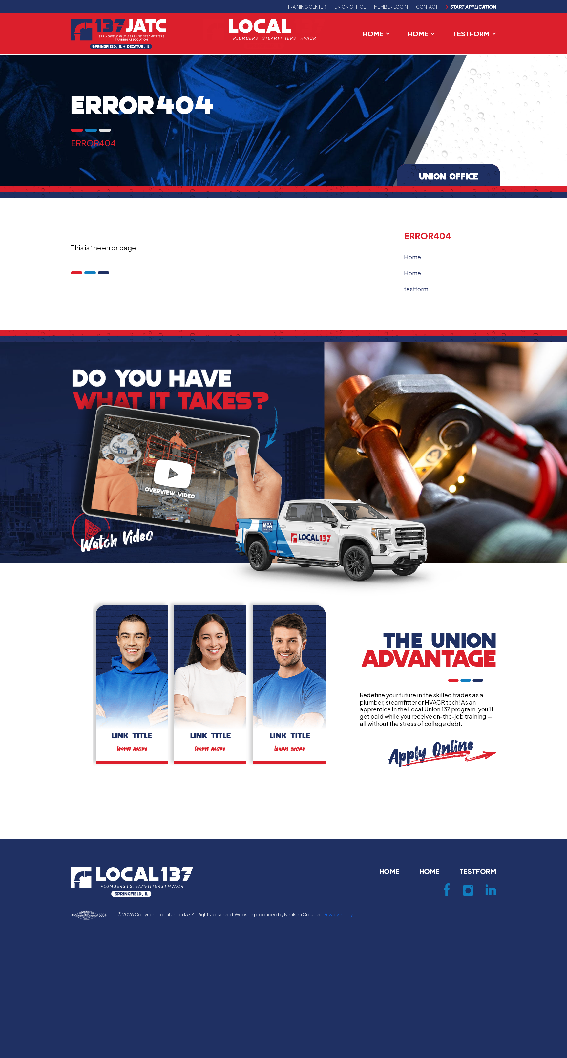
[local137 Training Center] (118, 33)
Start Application (473, 7)
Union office (350, 7)
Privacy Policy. (338, 914)
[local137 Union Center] (264, 33)
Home (373, 34)
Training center (306, 7)
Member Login (391, 7)
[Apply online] (442, 753)
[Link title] (132, 683)
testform (471, 34)
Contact (427, 7)
